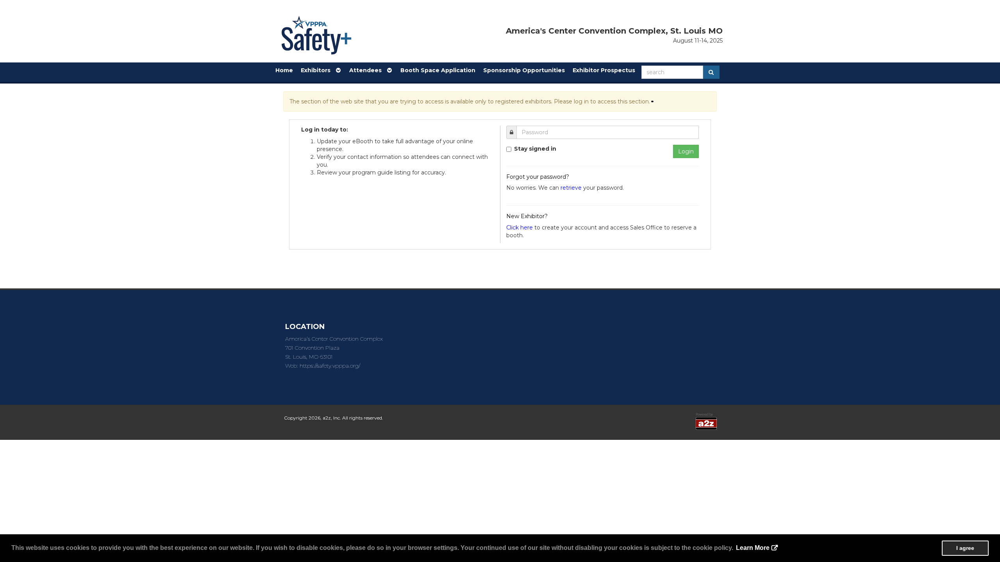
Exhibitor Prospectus (604, 70)
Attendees (367, 70)
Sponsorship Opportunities (524, 70)
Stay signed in (535, 148)
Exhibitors (318, 70)
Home (284, 70)
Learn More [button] (753, 547)
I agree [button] (965, 548)
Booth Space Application (437, 70)
